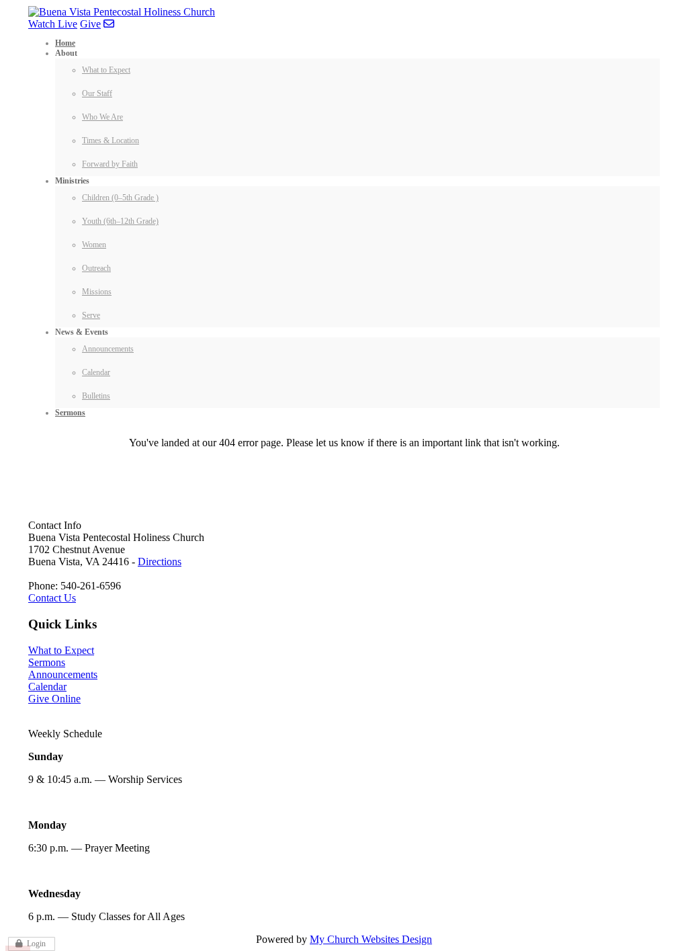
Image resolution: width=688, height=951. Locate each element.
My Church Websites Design (371, 939)
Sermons (46, 662)
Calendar (47, 686)
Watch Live (52, 24)
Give (90, 24)
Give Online (54, 698)
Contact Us (52, 598)
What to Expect (61, 650)
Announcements (62, 674)
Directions (159, 561)
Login (36, 943)
